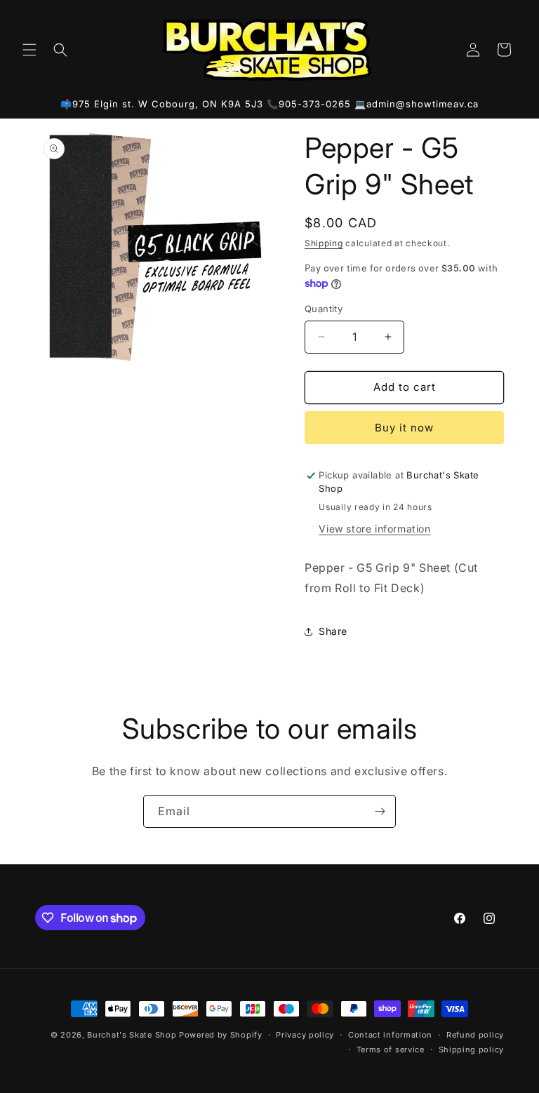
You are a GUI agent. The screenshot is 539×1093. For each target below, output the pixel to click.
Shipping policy (472, 1049)
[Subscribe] (379, 811)
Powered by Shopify (220, 1035)
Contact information (390, 1035)
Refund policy (475, 1035)
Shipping (324, 243)
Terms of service (391, 1049)
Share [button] (333, 631)
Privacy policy (305, 1035)
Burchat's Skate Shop (131, 1035)
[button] (29, 49)
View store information (374, 529)
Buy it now (404, 427)
